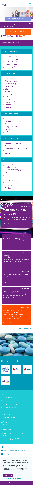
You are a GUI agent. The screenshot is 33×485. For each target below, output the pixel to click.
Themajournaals (11, 64)
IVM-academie (6, 10)
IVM (7, 3)
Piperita (8, 177)
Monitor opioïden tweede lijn (16, 148)
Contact (4, 401)
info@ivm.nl (4, 421)
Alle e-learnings (11, 78)
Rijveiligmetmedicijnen (14, 183)
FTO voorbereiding (8, 6)
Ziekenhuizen (10, 97)
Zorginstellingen (7, 13)
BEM (7, 132)
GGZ (6, 89)
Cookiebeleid (5, 414)
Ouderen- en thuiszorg (13, 94)
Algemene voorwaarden (9, 407)
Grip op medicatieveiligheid (15, 119)
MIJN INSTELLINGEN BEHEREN (13, 478)
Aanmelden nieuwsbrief (10, 43)
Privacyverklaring (7, 411)
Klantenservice (6, 397)
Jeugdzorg (9, 92)
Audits (7, 124)
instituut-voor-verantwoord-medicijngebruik (15, 450)
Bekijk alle (9, 107)
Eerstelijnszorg (10, 84)
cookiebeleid (7, 471)
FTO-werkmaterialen (13, 59)
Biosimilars (9, 175)
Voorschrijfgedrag (7, 16)
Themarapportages (12, 151)
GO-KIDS (8, 185)
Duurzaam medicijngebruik (15, 170)
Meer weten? (10, 67)
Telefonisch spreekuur (13, 121)
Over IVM (4, 394)
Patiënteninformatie (14, 19)
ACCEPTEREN (8, 475)
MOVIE (7, 153)
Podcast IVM (9, 99)
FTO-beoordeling (11, 56)
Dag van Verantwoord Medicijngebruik (13, 166)
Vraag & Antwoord (11, 127)
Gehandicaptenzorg (12, 86)
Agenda (8, 105)
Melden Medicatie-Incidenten (18, 31)
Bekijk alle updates (25, 328)
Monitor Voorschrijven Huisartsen (13, 144)
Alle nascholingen (11, 81)
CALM (7, 172)
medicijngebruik (8, 454)
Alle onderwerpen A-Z (8, 26)
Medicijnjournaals (11, 62)
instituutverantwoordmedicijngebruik (13, 447)
